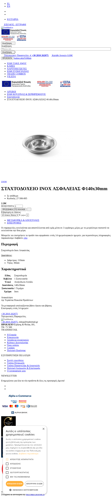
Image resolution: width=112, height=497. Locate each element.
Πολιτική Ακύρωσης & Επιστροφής (23, 368)
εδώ (25, 238)
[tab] (56, 244)
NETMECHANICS (35, 494)
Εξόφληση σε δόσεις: (11, 212)
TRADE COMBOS (16, 74)
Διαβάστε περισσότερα (28, 453)
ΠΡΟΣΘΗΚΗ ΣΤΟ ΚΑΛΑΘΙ (13, 209)
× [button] (43, 429)
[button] (25, 489)
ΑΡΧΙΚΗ (11, 91)
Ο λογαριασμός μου (16, 371)
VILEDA (11, 76)
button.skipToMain (22, 58)
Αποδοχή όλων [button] (14, 483)
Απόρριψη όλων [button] (34, 483)
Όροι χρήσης (13, 345)
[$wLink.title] (14, 40)
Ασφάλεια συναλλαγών (18, 340)
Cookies (11, 348)
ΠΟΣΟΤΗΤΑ (7, 206)
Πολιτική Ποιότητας (16, 350)
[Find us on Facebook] (8, 11)
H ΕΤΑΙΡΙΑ (12, 19)
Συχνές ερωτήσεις (15, 360)
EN (8, 6)
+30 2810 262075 (9, 314)
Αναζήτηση (6, 46)
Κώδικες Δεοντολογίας (17, 342)
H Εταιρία (11, 334)
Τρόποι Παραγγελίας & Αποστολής (23, 365)
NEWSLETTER (9, 375)
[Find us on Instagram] (8, 14)
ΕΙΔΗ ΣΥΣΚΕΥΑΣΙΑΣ (18, 71)
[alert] (25, 460)
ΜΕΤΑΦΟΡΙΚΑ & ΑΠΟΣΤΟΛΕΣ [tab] (23, 220)
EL (8, 3)
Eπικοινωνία (13, 337)
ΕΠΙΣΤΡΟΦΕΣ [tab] (14, 223)
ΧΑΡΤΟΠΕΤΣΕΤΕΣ (17, 68)
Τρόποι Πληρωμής (15, 363)
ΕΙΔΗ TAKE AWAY (17, 63)
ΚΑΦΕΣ (11, 66)
